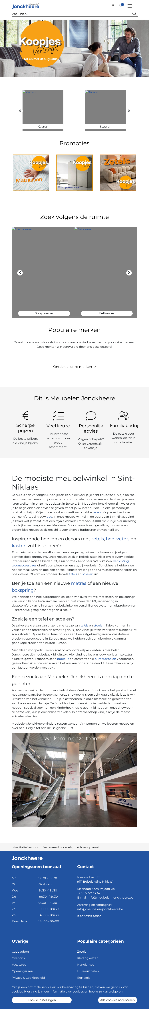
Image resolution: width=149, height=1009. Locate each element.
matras (78, 583)
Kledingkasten (87, 958)
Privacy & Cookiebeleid (28, 977)
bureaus (63, 659)
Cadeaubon (20, 951)
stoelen (87, 574)
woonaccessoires (24, 565)
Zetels (81, 951)
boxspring (23, 590)
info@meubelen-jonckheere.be (111, 897)
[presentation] (20, 111)
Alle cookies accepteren (117, 1000)
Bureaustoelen (88, 971)
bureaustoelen (105, 659)
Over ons (18, 958)
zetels (97, 512)
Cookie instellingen (42, 1000)
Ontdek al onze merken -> (74, 367)
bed (49, 516)
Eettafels (83, 977)
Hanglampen (86, 964)
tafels (73, 574)
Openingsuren (22, 971)
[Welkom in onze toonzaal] (74, 780)
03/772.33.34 (91, 893)
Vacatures (19, 964)
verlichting (121, 561)
